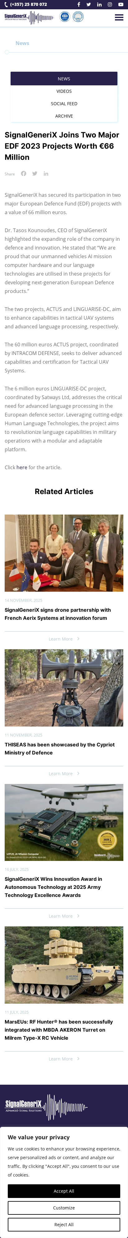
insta (110, 5)
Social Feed (64, 103)
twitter (88, 5)
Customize (64, 1208)
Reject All (64, 1224)
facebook (78, 5)
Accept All (64, 1191)
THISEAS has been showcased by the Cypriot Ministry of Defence (60, 748)
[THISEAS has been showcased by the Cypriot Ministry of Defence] (64, 654)
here (21, 467)
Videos (64, 91)
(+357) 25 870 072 (28, 4)
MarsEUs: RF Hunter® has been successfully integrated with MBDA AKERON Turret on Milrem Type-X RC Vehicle (59, 1030)
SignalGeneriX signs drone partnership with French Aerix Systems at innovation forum (58, 614)
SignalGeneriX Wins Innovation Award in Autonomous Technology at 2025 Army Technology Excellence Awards (53, 887)
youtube (120, 5)
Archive (64, 116)
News (64, 79)
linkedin (99, 5)
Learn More (61, 639)
